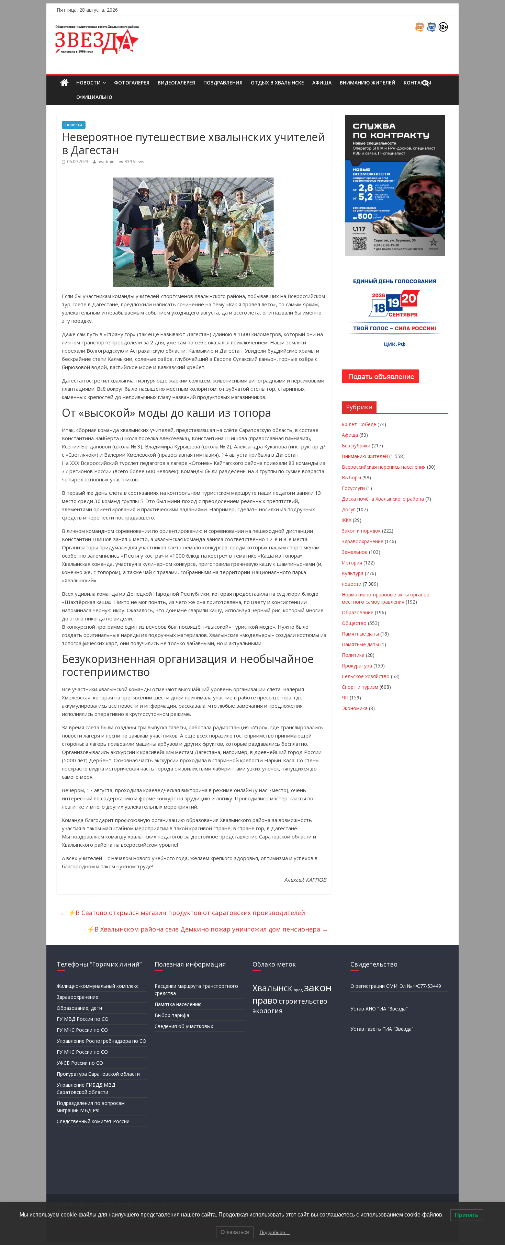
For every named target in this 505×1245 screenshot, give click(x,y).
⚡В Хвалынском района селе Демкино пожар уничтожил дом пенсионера (207, 929)
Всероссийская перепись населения (384, 467)
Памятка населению (178, 1004)
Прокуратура (357, 665)
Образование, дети (79, 1008)
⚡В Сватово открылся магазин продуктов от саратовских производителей (182, 913)
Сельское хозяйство (366, 676)
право (264, 1000)
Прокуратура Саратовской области (98, 1074)
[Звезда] (64, 83)
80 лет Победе (359, 424)
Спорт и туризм (360, 687)
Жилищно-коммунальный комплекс (97, 986)
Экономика (355, 708)
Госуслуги (353, 488)
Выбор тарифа (172, 1015)
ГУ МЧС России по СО (82, 1030)
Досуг (348, 509)
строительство (303, 1001)
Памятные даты (360, 633)
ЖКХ (346, 520)
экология (267, 1010)
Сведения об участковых (184, 1026)
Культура (352, 573)
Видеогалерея (176, 82)
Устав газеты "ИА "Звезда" (382, 1029)
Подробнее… (275, 1232)
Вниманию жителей (367, 82)
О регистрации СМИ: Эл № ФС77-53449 (395, 986)
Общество (354, 623)
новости (73, 125)
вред (298, 989)
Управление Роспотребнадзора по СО (101, 1041)
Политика (353, 655)
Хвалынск (272, 988)
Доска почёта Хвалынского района (383, 498)
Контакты (417, 82)
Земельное (355, 552)
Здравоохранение (362, 541)
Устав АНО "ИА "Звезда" (379, 1008)
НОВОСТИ (88, 82)
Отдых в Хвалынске (277, 82)
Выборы (351, 477)
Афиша (322, 82)
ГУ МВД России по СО (83, 1019)
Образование (357, 612)
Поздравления (223, 82)
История (352, 562)
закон (318, 987)
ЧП (345, 697)
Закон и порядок (361, 530)
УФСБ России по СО (80, 1063)
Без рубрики (356, 445)
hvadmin (106, 161)
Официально (94, 97)
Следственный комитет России (93, 1121)
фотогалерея (131, 82)
